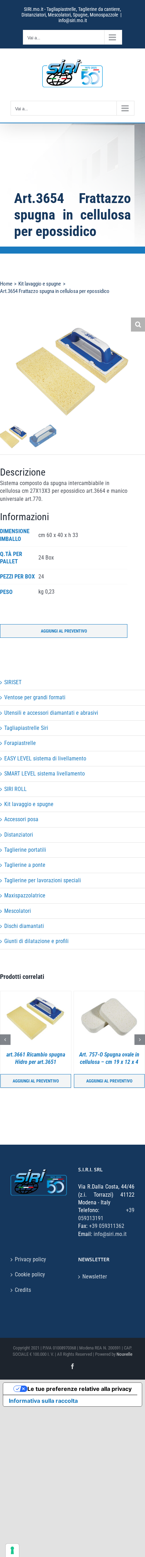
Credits (23, 1290)
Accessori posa (21, 819)
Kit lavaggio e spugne (28, 804)
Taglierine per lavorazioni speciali (42, 880)
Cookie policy (30, 1274)
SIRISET (12, 682)
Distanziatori (18, 834)
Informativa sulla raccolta (43, 1400)
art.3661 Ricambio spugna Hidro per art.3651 (35, 1058)
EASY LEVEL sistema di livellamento (45, 758)
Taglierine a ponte (24, 865)
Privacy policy (30, 1259)
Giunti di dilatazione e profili (36, 941)
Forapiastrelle (20, 743)
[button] (138, 325)
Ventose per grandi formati (34, 697)
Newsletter (94, 1276)
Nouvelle (124, 1354)
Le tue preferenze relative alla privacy (79, 1388)
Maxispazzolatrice (24, 895)
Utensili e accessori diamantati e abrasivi (51, 712)
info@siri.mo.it (72, 20)
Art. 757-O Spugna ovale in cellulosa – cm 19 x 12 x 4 (109, 1058)
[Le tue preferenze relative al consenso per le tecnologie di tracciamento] (12, 1550)
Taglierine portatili (25, 849)
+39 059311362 (106, 1226)
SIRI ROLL (15, 789)
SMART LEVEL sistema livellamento (44, 773)
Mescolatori (17, 911)
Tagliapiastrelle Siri (26, 728)
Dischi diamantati (24, 926)
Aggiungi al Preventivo (64, 631)
